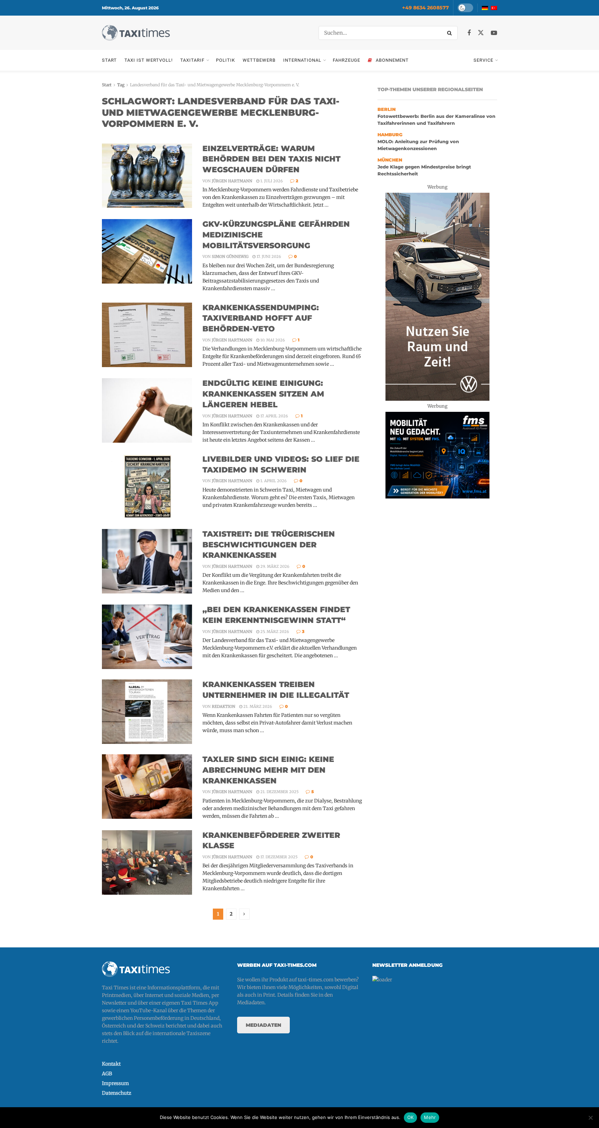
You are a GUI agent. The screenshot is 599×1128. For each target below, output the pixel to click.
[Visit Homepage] (136, 33)
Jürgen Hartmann (232, 181)
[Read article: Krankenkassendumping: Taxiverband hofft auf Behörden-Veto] (147, 335)
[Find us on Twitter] (481, 33)
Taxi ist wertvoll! (148, 60)
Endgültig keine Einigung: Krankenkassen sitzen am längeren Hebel (263, 394)
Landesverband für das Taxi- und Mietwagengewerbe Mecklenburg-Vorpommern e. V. (214, 84)
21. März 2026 (257, 706)
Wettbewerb (259, 60)
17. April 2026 (273, 416)
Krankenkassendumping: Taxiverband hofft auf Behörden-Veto (260, 318)
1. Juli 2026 (271, 181)
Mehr (430, 1117)
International (302, 60)
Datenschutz (116, 1093)
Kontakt (111, 1064)
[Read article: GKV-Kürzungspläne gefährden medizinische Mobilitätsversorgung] (147, 251)
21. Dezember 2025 (278, 791)
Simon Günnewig (230, 256)
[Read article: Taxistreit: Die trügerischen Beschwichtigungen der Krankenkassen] (147, 561)
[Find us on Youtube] (494, 33)
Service (483, 60)
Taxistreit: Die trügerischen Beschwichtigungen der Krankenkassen (268, 544)
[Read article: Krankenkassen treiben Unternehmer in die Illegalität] (147, 711)
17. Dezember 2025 (278, 856)
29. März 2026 (274, 566)
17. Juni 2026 (268, 256)
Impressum (115, 1083)
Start (109, 60)
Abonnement (392, 60)
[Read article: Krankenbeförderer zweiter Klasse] (147, 862)
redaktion (223, 706)
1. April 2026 (273, 480)
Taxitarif (192, 60)
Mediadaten (263, 1025)
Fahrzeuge (346, 60)
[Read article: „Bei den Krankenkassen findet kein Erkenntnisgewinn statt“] (147, 637)
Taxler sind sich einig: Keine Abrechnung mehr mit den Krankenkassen (268, 770)
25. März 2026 (274, 631)
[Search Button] (451, 33)
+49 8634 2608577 (425, 8)
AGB (107, 1073)
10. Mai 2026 (272, 340)
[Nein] (590, 1117)
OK (410, 1117)
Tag (120, 84)
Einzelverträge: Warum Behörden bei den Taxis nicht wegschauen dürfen (271, 159)
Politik (225, 60)
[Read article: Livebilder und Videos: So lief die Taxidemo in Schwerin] (147, 486)
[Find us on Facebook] (469, 33)
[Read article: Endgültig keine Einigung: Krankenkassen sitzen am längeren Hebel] (147, 410)
